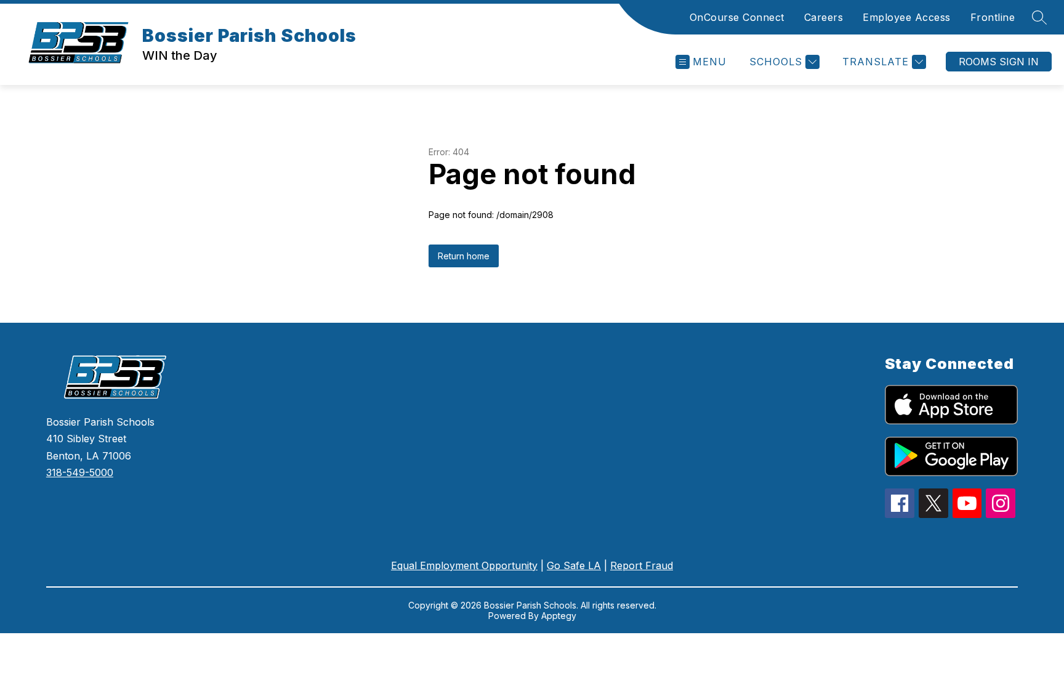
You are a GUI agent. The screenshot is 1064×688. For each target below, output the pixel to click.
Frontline (992, 17)
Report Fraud (641, 565)
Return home (464, 256)
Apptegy (558, 615)
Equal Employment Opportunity (464, 565)
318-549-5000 (79, 472)
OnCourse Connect (737, 17)
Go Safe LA (574, 565)
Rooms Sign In (999, 61)
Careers (824, 17)
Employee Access (907, 17)
